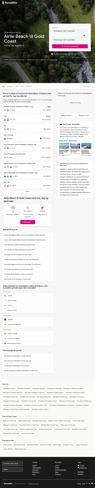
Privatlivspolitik (53, 59)
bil (23, 45)
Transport (10, 86)
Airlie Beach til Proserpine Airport (47, 401)
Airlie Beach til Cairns (9, 388)
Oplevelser (35, 470)
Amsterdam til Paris (19, 445)
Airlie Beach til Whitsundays (67, 401)
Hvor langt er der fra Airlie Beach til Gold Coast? (17, 254)
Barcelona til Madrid (32, 445)
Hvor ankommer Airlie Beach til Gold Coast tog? (17, 361)
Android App (83, 468)
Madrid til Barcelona (20, 449)
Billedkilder (81, 472)
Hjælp (56, 472)
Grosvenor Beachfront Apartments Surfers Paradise (86, 153)
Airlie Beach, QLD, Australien (64, 31)
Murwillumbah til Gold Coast (11, 433)
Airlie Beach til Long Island (27, 397)
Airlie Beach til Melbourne (84, 401)
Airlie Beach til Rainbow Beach (55, 393)
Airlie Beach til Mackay (82, 405)
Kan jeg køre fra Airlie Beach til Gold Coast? (16, 366)
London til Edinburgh (81, 445)
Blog (33, 474)
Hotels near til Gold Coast (67, 425)
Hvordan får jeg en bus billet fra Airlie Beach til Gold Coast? (21, 370)
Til (53, 36)
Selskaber (29, 86)
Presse (57, 467)
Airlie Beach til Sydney (39, 388)
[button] (70, 46)
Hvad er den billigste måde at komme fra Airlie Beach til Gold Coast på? (24, 235)
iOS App (81, 465)
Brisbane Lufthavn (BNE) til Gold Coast (59, 421)
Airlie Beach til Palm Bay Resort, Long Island (61, 405)
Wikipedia (81, 136)
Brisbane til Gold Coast (9, 421)
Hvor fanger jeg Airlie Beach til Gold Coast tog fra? (18, 274)
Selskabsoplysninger (33, 483)
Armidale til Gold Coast (45, 429)
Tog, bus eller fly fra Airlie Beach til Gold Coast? (17, 279)
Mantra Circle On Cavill (75, 151)
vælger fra (43, 59)
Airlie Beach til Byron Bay (44, 397)
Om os (57, 465)
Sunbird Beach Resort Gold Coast (64, 151)
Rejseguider (35, 472)
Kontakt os (58, 474)
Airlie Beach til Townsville (54, 388)
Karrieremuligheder (60, 470)
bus (16, 45)
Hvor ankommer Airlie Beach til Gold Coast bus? (18, 356)
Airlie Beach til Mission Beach (40, 409)
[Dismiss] (91, 60)
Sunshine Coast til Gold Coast (28, 429)
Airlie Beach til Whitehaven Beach (75, 393)
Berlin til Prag (57, 445)
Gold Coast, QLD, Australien (64, 40)
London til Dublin (8, 449)
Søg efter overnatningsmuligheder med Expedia (67, 54)
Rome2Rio (63, 169)
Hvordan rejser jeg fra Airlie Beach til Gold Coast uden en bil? (21, 259)
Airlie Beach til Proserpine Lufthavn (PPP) (35, 405)
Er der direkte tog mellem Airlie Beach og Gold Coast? (19, 250)
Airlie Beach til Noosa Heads (11, 401)
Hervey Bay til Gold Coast (10, 429)
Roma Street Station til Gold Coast (29, 425)
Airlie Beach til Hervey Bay (28, 401)
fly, (9, 45)
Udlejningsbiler (36, 467)
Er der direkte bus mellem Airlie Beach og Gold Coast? (19, 245)
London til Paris (7, 445)
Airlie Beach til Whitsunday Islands (73, 388)
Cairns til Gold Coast (78, 421)
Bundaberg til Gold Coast (79, 429)
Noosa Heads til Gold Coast (62, 429)
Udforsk (87, 86)
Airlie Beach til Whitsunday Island (12, 405)
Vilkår (83, 483)
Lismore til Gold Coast (27, 433)
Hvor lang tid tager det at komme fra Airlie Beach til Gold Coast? (22, 264)
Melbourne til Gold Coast (10, 425)
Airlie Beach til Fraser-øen (10, 397)
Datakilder (80, 474)
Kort (22, 86)
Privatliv (79, 483)
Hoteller (34, 465)
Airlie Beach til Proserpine (76, 397)
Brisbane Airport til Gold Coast (49, 425)
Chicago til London (68, 445)
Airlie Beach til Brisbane (24, 388)
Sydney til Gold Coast (24, 421)
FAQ (16, 86)
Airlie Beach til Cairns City (60, 397)
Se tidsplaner (26, 222)
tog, (12, 45)
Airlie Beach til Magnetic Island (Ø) (34, 393)
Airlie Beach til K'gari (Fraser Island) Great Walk (16, 409)
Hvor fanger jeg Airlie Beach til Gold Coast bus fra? (18, 269)
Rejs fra (55, 27)
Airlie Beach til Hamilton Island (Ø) (13, 393)
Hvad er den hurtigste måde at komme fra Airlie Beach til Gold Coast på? (24, 240)
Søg (3, 86)
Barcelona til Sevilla (45, 445)
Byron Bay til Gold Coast (39, 421)
